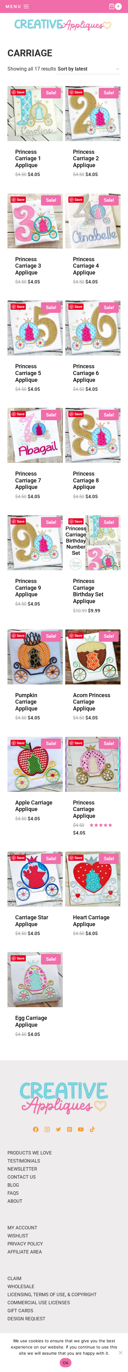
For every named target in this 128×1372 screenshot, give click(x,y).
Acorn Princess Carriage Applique (91, 702)
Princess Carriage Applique (84, 809)
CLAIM (14, 1278)
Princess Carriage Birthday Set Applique (88, 591)
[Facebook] (35, 1129)
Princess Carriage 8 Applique (86, 480)
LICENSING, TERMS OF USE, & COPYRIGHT (52, 1294)
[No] (120, 1352)
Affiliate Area (24, 1252)
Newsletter (22, 1169)
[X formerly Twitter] (58, 1129)
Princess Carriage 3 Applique (28, 266)
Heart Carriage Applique (91, 920)
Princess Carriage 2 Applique (86, 158)
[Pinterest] (69, 1129)
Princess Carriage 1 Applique (28, 158)
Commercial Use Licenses (38, 1302)
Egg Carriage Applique (31, 1021)
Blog (13, 1185)
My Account (22, 1228)
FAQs (13, 1193)
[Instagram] (47, 1129)
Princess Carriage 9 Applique (28, 588)
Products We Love (29, 1153)
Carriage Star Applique (31, 920)
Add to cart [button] (35, 190)
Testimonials (23, 1161)
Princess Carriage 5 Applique (28, 373)
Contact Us (21, 1177)
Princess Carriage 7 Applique (28, 480)
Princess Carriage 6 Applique (86, 373)
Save (21, 92)
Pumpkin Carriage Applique (26, 702)
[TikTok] (92, 1129)
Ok (65, 1362)
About (14, 1201)
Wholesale (20, 1286)
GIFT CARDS (20, 1311)
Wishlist (17, 1236)
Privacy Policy (25, 1244)
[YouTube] (80, 1129)
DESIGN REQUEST (26, 1319)
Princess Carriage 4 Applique (86, 266)
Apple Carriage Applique (34, 806)
